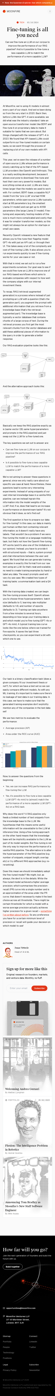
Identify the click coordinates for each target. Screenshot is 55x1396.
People (6, 1347)
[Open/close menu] (50, 11)
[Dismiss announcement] (51, 3)
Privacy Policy (9, 1370)
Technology (8, 1352)
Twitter (32, 1347)
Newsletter (34, 1370)
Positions (7, 1358)
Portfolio (7, 1341)
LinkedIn (33, 1341)
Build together (13, 1266)
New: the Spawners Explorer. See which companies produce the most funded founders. (27, 3)
